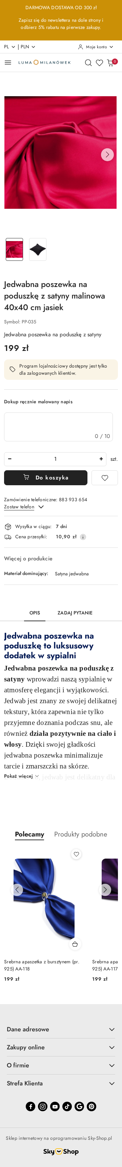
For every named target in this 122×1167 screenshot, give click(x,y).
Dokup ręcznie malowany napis (38, 401)
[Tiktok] (67, 1106)
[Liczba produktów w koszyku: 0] (110, 62)
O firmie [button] (18, 1065)
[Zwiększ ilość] (101, 459)
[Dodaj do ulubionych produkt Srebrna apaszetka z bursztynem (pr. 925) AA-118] (76, 854)
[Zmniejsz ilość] (9, 459)
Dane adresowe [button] (28, 1029)
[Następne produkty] (105, 889)
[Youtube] (55, 1106)
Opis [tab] (34, 612)
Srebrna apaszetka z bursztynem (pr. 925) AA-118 (41, 965)
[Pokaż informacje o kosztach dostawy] (83, 537)
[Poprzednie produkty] (17, 889)
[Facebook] (30, 1106)
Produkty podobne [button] (80, 834)
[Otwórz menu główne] (8, 62)
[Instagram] (42, 1106)
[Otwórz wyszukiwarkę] (88, 62)
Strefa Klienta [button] (25, 1083)
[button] (107, 155)
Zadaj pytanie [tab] (75, 612)
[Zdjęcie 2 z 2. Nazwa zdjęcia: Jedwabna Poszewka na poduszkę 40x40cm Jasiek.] (37, 249)
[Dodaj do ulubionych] (105, 477)
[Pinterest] (91, 1106)
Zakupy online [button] (26, 1047)
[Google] (79, 1106)
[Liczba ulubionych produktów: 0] (99, 62)
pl (6, 46)
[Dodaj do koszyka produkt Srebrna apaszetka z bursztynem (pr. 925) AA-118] (75, 944)
